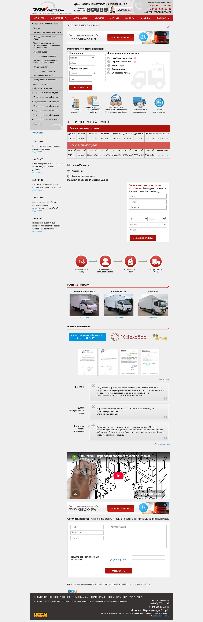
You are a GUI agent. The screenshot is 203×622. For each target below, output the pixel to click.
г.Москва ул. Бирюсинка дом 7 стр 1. (46, 13)
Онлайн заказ (97, 597)
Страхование (118, 69)
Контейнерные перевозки (44, 71)
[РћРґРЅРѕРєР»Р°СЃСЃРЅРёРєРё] (75, 591)
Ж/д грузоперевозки (42, 88)
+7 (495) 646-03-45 (159, 8)
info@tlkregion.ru (67, 13)
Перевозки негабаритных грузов (47, 32)
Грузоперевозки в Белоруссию (47, 102)
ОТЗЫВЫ (146, 18)
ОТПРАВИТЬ (118, 571)
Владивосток (100, 601)
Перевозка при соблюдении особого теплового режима (45, 61)
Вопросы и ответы (59, 597)
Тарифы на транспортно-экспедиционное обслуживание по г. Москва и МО (46, 45)
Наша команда (80, 597)
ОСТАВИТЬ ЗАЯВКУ (143, 238)
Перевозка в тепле (121, 61)
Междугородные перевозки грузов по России (76, 601)
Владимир (123, 601)
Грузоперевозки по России (45, 97)
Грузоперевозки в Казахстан (46, 106)
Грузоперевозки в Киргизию (46, 115)
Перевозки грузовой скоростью (47, 23)
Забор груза (118, 65)
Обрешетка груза (121, 73)
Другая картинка (118, 559)
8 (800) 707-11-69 (160, 5)
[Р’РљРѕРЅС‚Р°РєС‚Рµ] (69, 591)
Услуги (36, 28)
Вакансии (121, 597)
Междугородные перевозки (44, 80)
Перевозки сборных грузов (45, 93)
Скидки (99, 18)
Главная (38, 18)
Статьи (114, 18)
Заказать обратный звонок (157, 12)
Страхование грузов (42, 67)
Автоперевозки (39, 84)
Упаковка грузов (40, 52)
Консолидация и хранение (44, 56)
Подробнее (37, 152)
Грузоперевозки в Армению (46, 111)
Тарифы (129, 18)
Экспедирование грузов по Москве (44, 38)
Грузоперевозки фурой (43, 75)
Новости (37, 124)
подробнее (84, 317)
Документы (81, 18)
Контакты (163, 18)
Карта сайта (135, 597)
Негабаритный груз (122, 58)
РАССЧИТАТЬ (81, 87)
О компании (58, 18)
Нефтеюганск (113, 601)
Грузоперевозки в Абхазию (45, 119)
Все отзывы (164, 379)
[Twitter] (72, 591)
